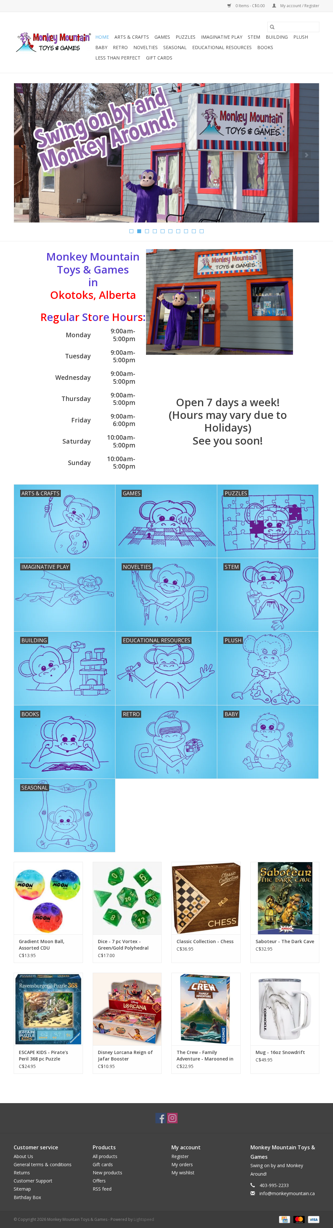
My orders (182, 1164)
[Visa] (312, 1219)
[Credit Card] (284, 1219)
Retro (120, 47)
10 (202, 231)
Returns (22, 1172)
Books (265, 47)
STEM (254, 37)
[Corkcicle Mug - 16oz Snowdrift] (285, 1009)
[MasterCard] (298, 1219)
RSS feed (102, 1189)
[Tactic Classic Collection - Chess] (206, 898)
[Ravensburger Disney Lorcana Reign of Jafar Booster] (127, 1009)
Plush (300, 37)
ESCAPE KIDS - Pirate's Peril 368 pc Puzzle (43, 1055)
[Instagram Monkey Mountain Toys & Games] (172, 1118)
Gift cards (159, 58)
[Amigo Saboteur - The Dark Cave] (285, 898)
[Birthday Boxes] (166, 152)
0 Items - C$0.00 (250, 5)
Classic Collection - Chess (205, 941)
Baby (101, 47)
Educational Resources (222, 47)
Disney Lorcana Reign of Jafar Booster (125, 1055)
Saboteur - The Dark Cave (285, 941)
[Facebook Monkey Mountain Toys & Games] (160, 1118)
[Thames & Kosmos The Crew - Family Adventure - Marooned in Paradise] (206, 1009)
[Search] (272, 27)
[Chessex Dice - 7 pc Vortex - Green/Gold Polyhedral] (127, 898)
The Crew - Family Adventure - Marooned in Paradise (205, 1055)
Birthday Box (27, 1197)
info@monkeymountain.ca (287, 1193)
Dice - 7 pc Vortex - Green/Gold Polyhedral (123, 944)
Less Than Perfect (117, 58)
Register (180, 1156)
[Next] (306, 155)
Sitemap (22, 1189)
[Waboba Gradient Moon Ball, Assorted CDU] (48, 898)
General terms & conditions (43, 1164)
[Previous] (26, 155)
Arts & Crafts (131, 37)
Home (102, 37)
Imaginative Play (221, 37)
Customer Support (33, 1181)
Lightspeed (144, 1219)
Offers (99, 1181)
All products (105, 1156)
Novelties (145, 47)
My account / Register (299, 5)
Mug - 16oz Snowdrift (280, 1052)
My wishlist (182, 1172)
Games (162, 37)
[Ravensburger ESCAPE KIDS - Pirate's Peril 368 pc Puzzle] (48, 1009)
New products (107, 1172)
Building (277, 37)
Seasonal (175, 47)
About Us (23, 1156)
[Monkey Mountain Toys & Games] (53, 43)
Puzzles (185, 37)
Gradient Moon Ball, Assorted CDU (41, 944)
